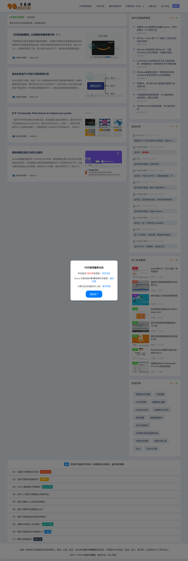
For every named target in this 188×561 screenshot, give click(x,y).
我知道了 (94, 294)
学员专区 (106, 273)
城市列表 (106, 286)
